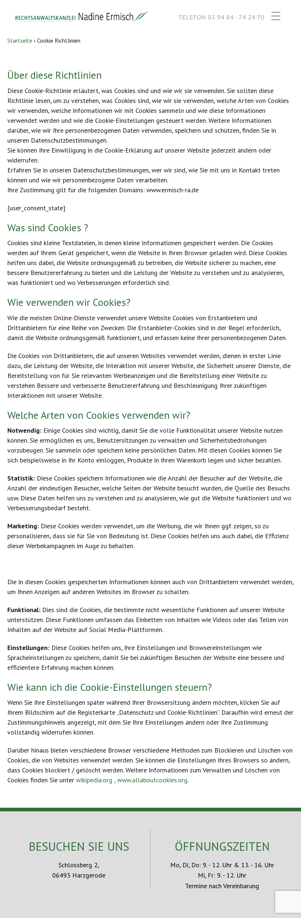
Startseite (19, 40)
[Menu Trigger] (276, 16)
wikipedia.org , (96, 780)
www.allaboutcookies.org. (153, 780)
